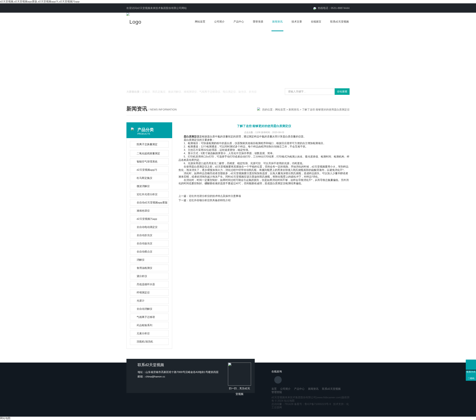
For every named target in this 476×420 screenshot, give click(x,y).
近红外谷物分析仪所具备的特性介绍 (210, 200)
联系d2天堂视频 (339, 21)
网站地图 (5, 418)
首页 (274, 388)
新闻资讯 (277, 21)
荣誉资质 (258, 21)
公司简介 (219, 21)
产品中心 (239, 21)
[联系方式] (471, 365)
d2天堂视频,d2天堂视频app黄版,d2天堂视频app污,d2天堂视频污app (40, 1)
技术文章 (297, 21)
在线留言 (316, 21)
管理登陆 (276, 392)
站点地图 (289, 400)
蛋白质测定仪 (191, 136)
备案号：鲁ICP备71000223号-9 (312, 404)
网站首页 (200, 21)
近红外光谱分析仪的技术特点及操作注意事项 (215, 195)
